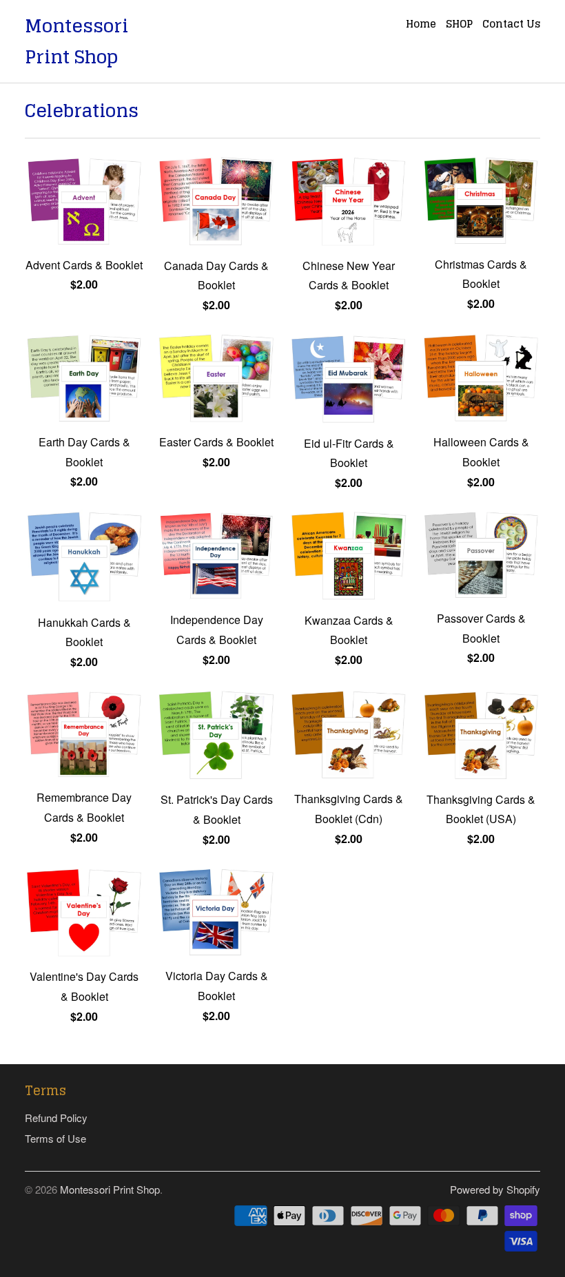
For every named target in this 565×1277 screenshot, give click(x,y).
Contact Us (511, 25)
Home (421, 25)
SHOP (459, 25)
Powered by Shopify (495, 1189)
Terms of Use (55, 1138)
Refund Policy (56, 1117)
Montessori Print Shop (76, 41)
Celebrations (81, 110)
